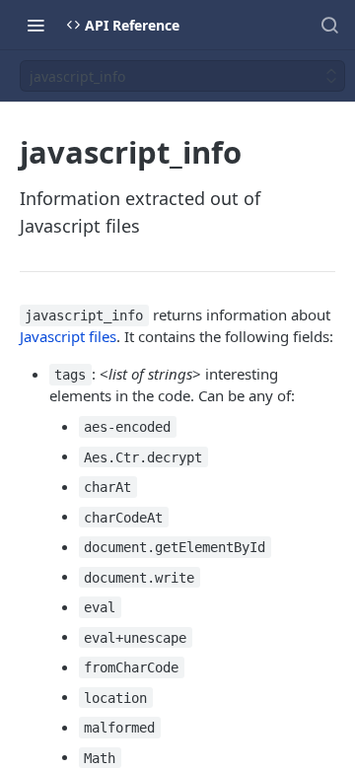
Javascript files (68, 336)
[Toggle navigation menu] (35, 24)
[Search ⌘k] (329, 24)
